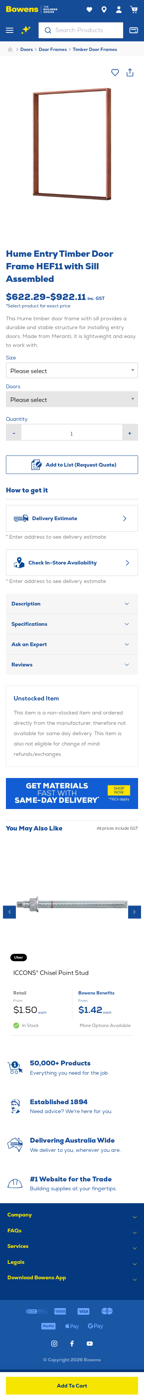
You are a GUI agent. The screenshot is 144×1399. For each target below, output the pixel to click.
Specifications (29, 624)
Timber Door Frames (95, 49)
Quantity (17, 419)
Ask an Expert (29, 644)
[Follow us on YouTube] (90, 1344)
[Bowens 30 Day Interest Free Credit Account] (37, 1311)
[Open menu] (9, 30)
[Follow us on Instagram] (54, 1344)
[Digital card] (133, 30)
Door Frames (53, 49)
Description (26, 603)
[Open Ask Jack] (25, 30)
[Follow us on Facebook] (72, 1344)
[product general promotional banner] (72, 793)
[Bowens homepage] (32, 9)
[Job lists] (89, 9)
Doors (26, 49)
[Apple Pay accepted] (72, 1326)
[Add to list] (115, 72)
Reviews (21, 664)
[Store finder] (104, 9)
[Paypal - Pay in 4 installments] (48, 1326)
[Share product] (130, 72)
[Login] (118, 9)
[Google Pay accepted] (95, 1326)
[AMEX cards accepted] (60, 1311)
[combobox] (80, 30)
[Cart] (133, 9)
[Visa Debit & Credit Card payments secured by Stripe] (84, 1311)
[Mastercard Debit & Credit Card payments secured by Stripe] (107, 1311)
